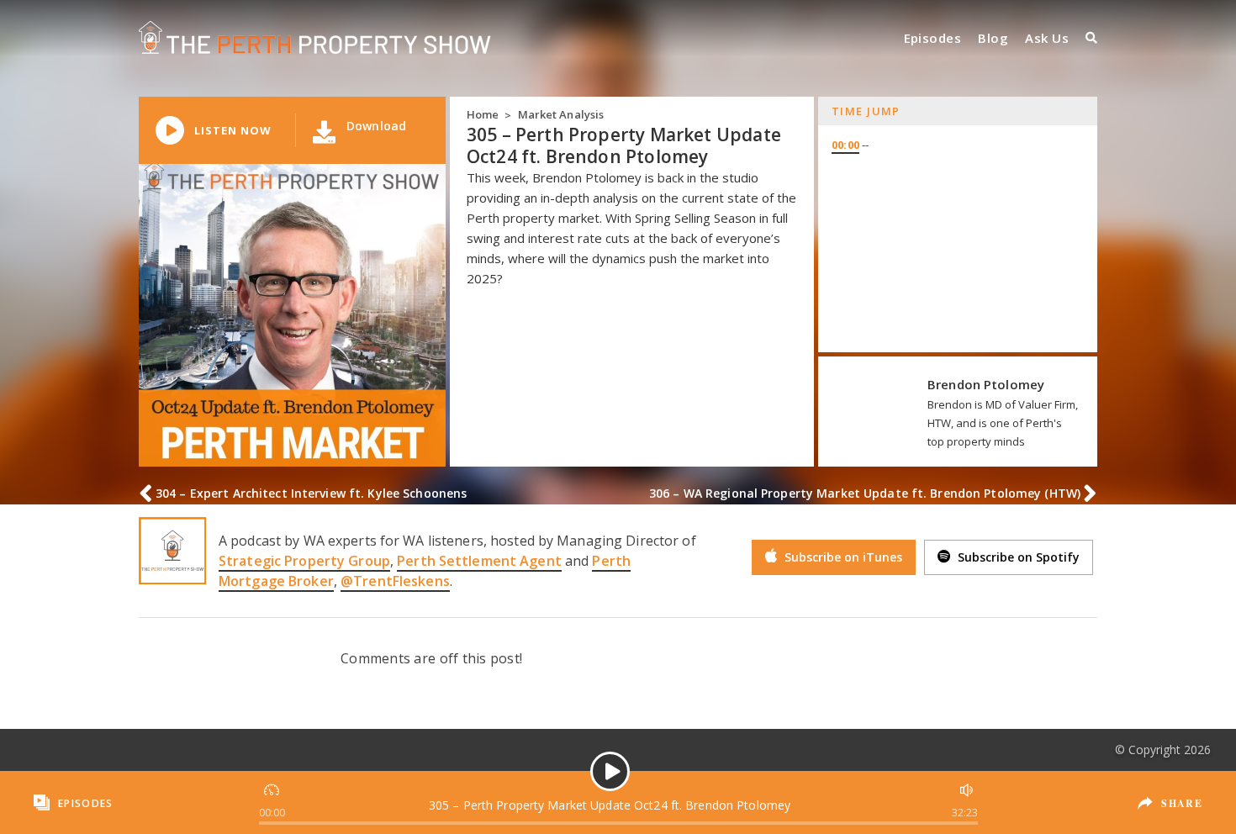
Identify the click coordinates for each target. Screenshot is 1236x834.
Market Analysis (561, 114)
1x (273, 788)
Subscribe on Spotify (1017, 557)
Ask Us (1047, 37)
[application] (610, 802)
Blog (993, 37)
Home (483, 114)
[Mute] (964, 788)
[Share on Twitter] (1171, 815)
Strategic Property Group (304, 561)
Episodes (933, 37)
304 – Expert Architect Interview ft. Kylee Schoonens (311, 493)
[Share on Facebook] (1169, 790)
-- (850, 144)
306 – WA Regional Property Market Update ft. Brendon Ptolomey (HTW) (864, 493)
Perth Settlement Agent (479, 561)
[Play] (610, 771)
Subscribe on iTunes (841, 557)
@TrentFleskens (395, 581)
